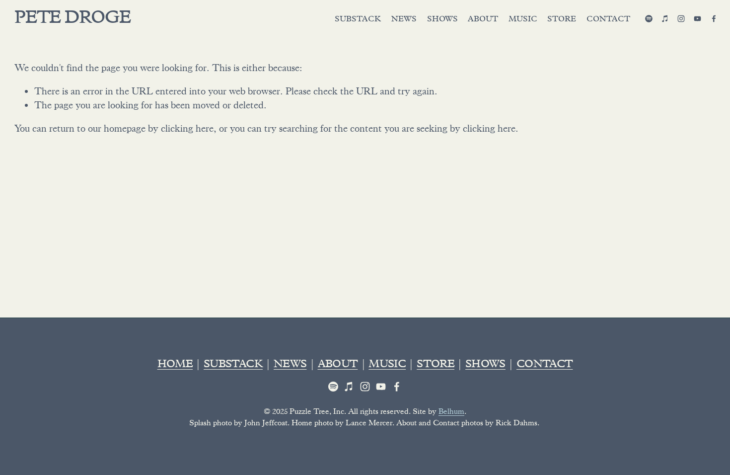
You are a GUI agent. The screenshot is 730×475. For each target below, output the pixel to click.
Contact (608, 20)
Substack (358, 20)
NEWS (290, 365)
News (404, 20)
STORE (435, 365)
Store (561, 20)
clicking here (187, 128)
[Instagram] (681, 18)
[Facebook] (714, 18)
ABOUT (338, 365)
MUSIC (387, 365)
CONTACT (544, 365)
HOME (175, 365)
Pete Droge (72, 19)
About (483, 20)
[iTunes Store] (665, 18)
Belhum (451, 411)
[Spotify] (649, 18)
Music (523, 20)
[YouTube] (697, 18)
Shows (442, 20)
